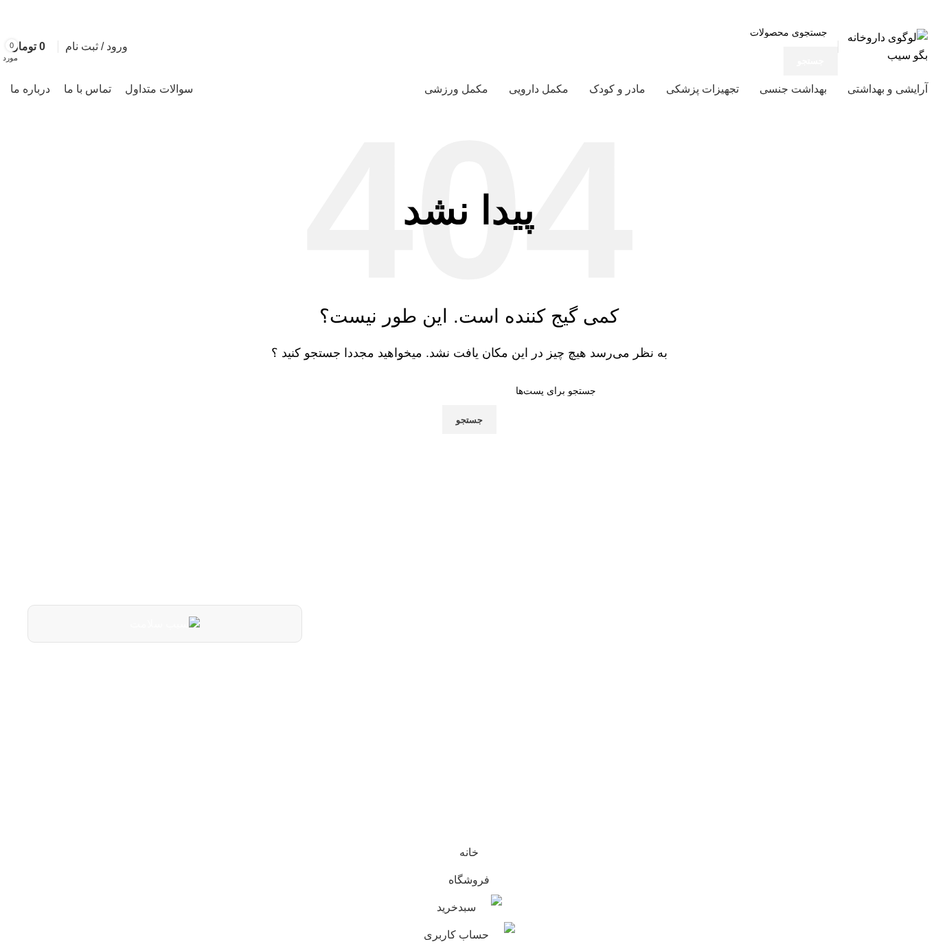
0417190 (561, 673)
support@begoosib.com (516, 708)
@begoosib (553, 740)
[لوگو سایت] (886, 45)
